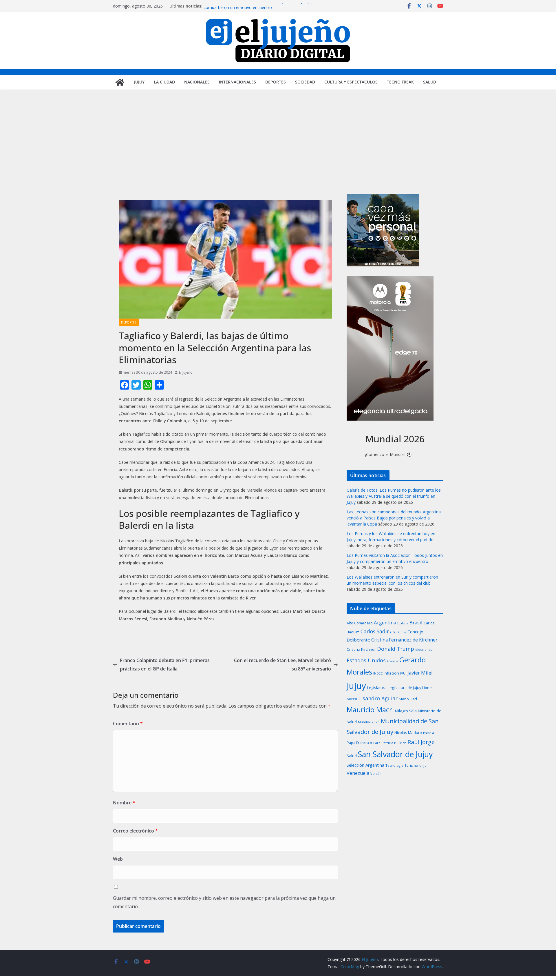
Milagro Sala (406, 710)
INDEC (378, 673)
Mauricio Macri (370, 709)
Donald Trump (395, 648)
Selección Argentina (365, 765)
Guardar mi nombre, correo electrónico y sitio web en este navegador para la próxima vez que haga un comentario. (224, 902)
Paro (377, 743)
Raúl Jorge (421, 742)
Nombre (124, 802)
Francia (392, 661)
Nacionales (197, 82)
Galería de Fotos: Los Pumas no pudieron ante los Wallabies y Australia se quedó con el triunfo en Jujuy (394, 496)
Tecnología (394, 765)
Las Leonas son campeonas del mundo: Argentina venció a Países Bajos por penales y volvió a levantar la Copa (394, 518)
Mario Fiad (408, 698)
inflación (391, 673)
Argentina (385, 622)
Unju (423, 765)
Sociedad (305, 82)
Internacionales (237, 82)
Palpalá (428, 732)
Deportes (275, 82)
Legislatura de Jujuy (404, 687)
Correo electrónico (135, 831)
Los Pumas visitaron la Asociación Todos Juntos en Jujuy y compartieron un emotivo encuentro (258, 8)
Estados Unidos (366, 660)
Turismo (411, 765)
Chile (402, 632)
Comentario (128, 723)
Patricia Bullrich (394, 743)
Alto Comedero (360, 623)
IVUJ (403, 673)
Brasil (416, 622)
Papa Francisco (359, 742)
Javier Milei (420, 672)
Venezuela (358, 773)
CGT (393, 632)
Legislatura (377, 687)
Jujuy (139, 82)
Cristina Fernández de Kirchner (404, 640)
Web (118, 859)
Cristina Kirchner (361, 649)
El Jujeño (186, 372)
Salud (429, 82)
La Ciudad (164, 82)
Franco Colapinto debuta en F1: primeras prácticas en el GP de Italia (165, 664)
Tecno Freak (400, 82)
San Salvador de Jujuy (395, 754)
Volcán (375, 773)
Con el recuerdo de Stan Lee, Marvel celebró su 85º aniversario (282, 664)
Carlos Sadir (375, 631)
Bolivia (402, 623)
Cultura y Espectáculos (351, 82)
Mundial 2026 (369, 722)
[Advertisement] (278, 150)
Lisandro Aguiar (378, 698)
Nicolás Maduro (408, 732)
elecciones (423, 650)
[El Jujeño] (120, 82)
